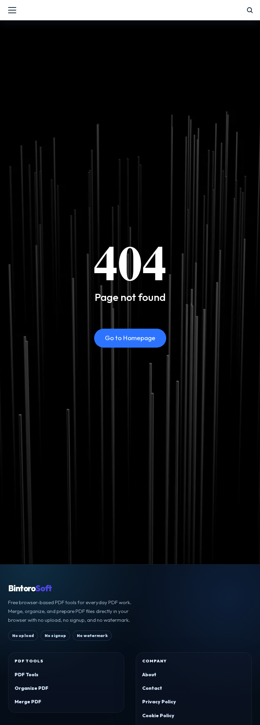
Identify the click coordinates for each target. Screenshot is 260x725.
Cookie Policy (158, 715)
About (149, 675)
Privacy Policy (159, 702)
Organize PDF (31, 688)
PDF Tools (26, 675)
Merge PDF (28, 702)
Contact (152, 688)
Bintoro (30, 588)
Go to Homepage (130, 338)
